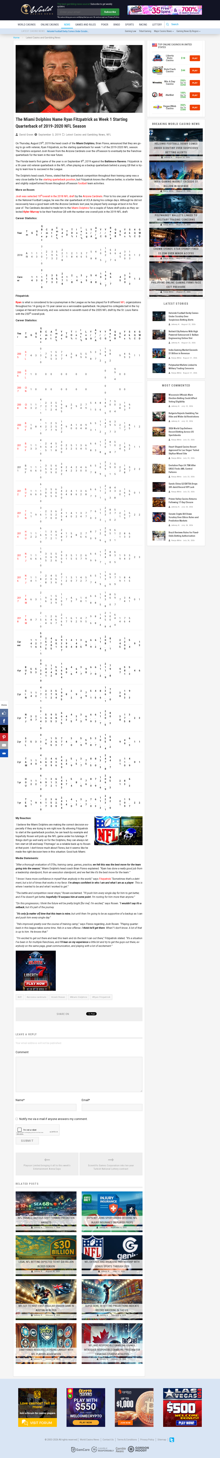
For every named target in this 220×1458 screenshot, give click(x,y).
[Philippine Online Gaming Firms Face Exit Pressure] (176, 263)
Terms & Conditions (127, 1439)
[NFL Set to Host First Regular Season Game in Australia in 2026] (46, 1279)
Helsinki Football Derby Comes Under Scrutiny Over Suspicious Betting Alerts (176, 148)
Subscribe (110, 11)
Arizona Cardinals (92, 196)
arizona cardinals (37, 997)
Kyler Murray (31, 211)
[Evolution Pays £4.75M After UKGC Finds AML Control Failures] (159, 468)
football (82, 183)
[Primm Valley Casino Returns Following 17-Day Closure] (159, 502)
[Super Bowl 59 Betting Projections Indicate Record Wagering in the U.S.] (112, 1279)
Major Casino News (163, 31)
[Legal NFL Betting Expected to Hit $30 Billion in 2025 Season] (46, 1235)
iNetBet (170, 95)
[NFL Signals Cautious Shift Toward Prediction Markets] (46, 1191)
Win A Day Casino (169, 82)
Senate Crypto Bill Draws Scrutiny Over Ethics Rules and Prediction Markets (184, 517)
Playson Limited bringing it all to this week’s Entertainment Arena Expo (47, 1167)
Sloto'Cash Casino (170, 70)
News (67, 24)
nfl (20, 997)
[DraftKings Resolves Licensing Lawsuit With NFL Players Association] (46, 1323)
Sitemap (162, 1439)
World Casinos (27, 24)
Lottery (157, 24)
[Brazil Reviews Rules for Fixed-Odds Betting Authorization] (159, 536)
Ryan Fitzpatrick (102, 997)
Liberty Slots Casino (170, 58)
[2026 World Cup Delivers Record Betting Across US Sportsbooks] (159, 431)
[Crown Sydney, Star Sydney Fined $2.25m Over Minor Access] (176, 229)
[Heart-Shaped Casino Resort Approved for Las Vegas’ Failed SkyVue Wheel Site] (159, 450)
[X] (4, 729)
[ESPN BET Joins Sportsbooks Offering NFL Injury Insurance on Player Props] (112, 1191)
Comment (22, 1052)
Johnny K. (38, 1227)
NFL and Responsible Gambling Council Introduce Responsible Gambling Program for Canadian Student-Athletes (112, 1350)
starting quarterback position (59, 179)
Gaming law (130, 31)
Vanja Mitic (168, 191)
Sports (129, 24)
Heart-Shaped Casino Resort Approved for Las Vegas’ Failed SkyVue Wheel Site (184, 450)
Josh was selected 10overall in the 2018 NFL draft (45, 196)
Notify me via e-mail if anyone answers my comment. (53, 1119)
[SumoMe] (4, 753)
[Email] (4, 745)
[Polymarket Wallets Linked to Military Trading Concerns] (176, 195)
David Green (26, 134)
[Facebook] (4, 721)
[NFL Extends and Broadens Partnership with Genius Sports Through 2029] (112, 1235)
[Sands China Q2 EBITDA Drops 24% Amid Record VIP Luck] (159, 487)
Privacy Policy (147, 1439)
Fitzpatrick (105, 878)
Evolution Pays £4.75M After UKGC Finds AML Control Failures (182, 468)
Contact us (108, 1439)
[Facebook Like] (4, 713)
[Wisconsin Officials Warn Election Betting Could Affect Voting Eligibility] (159, 398)
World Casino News (89, 1439)
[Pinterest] (4, 737)
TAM (26, 599)
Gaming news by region (188, 31)
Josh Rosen (59, 997)
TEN (25, 514)
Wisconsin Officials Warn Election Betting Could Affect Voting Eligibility (183, 398)
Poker (104, 24)
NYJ (25, 557)
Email (86, 1100)
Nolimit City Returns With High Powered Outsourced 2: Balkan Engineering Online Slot (85, 33)
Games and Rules (85, 24)
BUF (25, 426)
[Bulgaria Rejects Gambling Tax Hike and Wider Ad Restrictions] (159, 416)
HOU (26, 535)
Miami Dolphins (80, 207)
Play (194, 58)
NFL (108, 134)
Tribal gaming (145, 31)
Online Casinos (50, 24)
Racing (143, 24)
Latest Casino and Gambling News (85, 134)
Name (20, 1100)
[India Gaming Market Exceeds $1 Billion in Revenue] (176, 162)
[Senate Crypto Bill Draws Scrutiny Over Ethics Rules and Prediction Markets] (159, 517)
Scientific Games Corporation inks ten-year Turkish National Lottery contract (111, 1167)
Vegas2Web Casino (169, 107)
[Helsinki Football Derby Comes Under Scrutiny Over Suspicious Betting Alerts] (176, 128)
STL (25, 355)
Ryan (18, 302)
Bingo (116, 24)
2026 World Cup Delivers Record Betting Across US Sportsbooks (181, 431)
